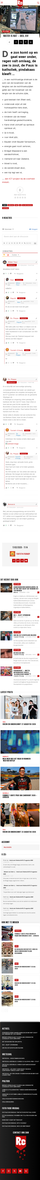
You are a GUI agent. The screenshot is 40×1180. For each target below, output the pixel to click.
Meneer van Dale (8, 872)
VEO (4, 722)
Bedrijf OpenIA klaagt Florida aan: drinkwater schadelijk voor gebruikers (17, 1038)
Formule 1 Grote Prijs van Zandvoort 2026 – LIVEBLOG (20, 796)
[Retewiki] (26, 1171)
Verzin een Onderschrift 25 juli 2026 (25, 967)
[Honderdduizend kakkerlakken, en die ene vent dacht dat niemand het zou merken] (6, 587)
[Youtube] (26, 560)
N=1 (15, 617)
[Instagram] (18, 560)
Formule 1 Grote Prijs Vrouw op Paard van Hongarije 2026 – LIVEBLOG (27, 935)
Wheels (6, 793)
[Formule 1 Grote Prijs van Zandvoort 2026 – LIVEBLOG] (20, 778)
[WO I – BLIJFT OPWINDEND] (6, 616)
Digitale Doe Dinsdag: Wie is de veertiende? (16, 1126)
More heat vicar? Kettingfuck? (12, 1120)
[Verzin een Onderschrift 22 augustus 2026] (20, 815)
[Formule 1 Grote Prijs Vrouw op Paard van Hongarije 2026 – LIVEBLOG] (7, 933)
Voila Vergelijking (8, 1102)
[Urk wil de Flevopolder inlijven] (6, 636)
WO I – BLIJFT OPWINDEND (22, 615)
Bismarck (11, 504)
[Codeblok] (22, 243)
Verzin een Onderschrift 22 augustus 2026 (19, 832)
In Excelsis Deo (19, 653)
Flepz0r (13, 298)
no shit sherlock (27, 205)
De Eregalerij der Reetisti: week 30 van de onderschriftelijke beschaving (26, 951)
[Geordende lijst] (14, 243)
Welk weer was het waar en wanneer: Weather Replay (17, 759)
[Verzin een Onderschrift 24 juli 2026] (7, 982)
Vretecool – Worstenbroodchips (13, 1058)
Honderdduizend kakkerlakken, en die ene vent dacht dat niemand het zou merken (26, 589)
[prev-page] (3, 1010)
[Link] (24, 243)
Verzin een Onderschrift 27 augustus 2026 (19, 724)
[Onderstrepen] (9, 243)
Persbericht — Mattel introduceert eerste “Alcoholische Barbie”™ (22, 672)
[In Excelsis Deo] (6, 653)
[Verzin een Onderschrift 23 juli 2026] (7, 998)
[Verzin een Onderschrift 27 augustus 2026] (20, 707)
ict (20, 205)
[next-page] (6, 1010)
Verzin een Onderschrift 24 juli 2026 (25, 984)
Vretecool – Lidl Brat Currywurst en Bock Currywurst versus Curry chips (16, 1069)
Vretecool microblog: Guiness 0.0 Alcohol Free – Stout (20, 1061)
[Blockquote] (19, 243)
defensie (10, 205)
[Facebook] (16, 42)
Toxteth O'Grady (16, 350)
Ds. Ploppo (14, 318)
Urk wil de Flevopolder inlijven (25, 635)
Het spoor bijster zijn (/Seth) (12, 1041)
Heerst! (6, 756)
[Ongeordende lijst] (17, 243)
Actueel (6, 31)
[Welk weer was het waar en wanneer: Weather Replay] (20, 742)
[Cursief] (6, 243)
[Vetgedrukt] (4, 243)
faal (16, 205)
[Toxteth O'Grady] (13, 553)
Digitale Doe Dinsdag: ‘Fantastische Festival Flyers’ (19, 1112)
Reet (12, 280)
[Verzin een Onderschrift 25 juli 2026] (7, 966)
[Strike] (12, 243)
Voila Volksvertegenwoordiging (13, 1098)
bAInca (16, 592)
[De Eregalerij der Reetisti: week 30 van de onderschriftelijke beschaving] (7, 949)
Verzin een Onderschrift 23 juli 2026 (25, 1000)
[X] (21, 42)
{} (27, 243)
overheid (5, 208)
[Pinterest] (26, 42)
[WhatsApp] (31, 42)
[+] (30, 243)
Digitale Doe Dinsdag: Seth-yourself (14, 1123)
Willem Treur (12, 262)
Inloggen (34, 229)
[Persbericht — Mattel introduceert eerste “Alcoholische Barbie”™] (6, 671)
